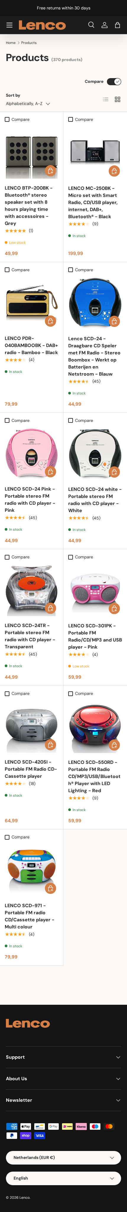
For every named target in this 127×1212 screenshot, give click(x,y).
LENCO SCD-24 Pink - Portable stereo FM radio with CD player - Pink (30, 499)
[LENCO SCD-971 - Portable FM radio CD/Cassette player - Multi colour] (31, 869)
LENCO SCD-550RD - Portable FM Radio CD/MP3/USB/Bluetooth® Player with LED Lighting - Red (94, 776)
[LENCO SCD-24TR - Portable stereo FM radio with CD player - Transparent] (31, 589)
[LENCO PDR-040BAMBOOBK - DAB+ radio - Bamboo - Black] (31, 302)
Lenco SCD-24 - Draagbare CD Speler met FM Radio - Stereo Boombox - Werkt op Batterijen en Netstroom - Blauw (94, 356)
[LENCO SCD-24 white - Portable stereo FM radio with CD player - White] (95, 453)
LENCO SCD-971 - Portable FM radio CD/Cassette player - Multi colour (29, 916)
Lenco (24, 1197)
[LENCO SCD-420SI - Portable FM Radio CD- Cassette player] (31, 726)
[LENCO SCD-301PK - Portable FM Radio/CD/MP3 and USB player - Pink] (95, 589)
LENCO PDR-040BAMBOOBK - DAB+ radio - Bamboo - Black (31, 345)
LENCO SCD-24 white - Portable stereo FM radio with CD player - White (95, 500)
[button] (117, 25)
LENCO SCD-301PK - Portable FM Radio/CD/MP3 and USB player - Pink (95, 636)
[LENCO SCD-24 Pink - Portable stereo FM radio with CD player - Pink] (31, 453)
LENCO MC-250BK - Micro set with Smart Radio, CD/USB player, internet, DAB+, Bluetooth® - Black (93, 202)
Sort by (13, 95)
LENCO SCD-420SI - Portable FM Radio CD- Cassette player (31, 769)
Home (11, 42)
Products (29, 42)
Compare (94, 81)
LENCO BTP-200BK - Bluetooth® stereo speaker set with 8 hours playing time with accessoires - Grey (29, 205)
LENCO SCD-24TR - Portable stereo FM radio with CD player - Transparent (30, 636)
